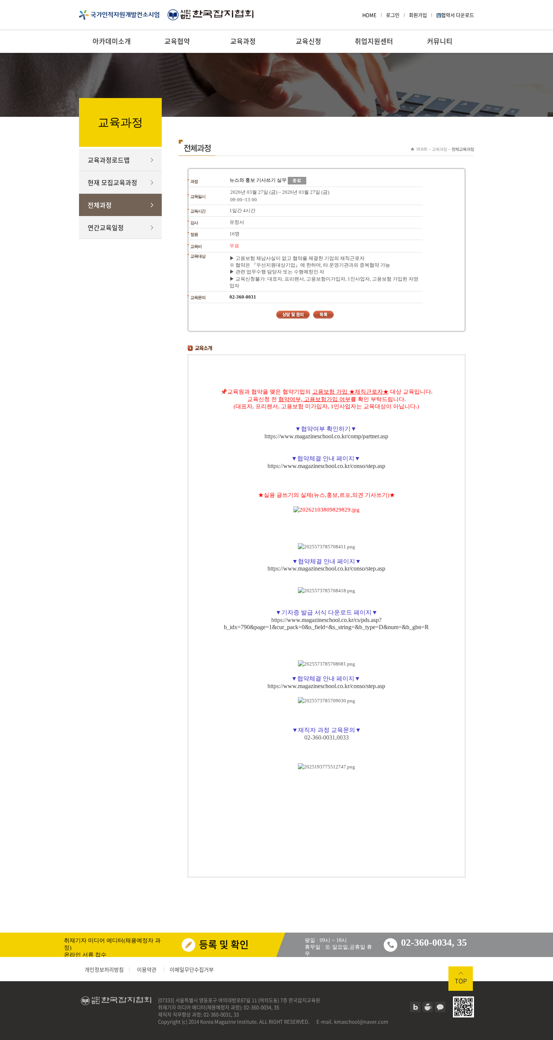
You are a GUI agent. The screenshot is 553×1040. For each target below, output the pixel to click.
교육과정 (243, 41)
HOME (369, 14)
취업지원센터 (374, 41)
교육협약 (177, 41)
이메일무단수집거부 (192, 969)
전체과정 (100, 205)
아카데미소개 (112, 41)
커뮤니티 (440, 41)
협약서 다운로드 (457, 14)
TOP (461, 980)
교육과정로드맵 (109, 160)
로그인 (393, 14)
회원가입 (418, 14)
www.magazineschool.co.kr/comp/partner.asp (334, 436)
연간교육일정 (106, 227)
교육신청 (308, 41)
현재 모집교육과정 (112, 182)
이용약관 (146, 969)
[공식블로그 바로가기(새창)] (415, 1007)
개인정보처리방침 (104, 969)
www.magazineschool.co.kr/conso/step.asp (334, 466)
